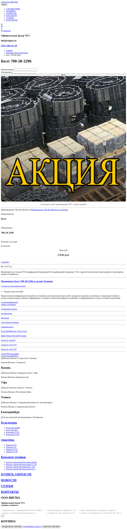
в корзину (5, 262)
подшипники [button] (6, 313)
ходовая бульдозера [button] (9, 309)
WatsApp (7, 31)
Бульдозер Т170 (12, 432)
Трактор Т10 (11, 445)
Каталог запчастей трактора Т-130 (20, 467)
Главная (9, 50)
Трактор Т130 (11, 452)
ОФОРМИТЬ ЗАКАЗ (32, 527)
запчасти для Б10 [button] (8, 340)
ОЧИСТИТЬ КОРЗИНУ (51, 527)
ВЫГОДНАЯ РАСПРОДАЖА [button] (13, 336)
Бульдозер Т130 (12, 435)
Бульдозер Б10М (13, 428)
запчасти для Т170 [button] (8, 345)
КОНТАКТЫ (11, 20)
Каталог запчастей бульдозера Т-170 (21, 464)
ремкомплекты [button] (7, 327)
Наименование (7, 70)
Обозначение (6, 72)
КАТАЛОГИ (11, 16)
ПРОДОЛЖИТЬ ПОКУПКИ (12, 527)
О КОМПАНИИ (13, 9)
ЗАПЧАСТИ (11, 13)
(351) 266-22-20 (9, 45)
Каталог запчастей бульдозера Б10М (21, 462)
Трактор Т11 (11, 447)
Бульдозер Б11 (12, 430)
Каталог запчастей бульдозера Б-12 (20, 469)
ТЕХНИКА (11, 11)
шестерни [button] (5, 318)
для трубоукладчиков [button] (10, 322)
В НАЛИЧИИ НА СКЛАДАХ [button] (14, 331)
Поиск (63, 75)
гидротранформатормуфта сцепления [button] (9, 303)
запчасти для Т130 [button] (8, 349)
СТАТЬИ (10, 18)
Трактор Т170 (11, 449)
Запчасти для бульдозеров (17, 53)
